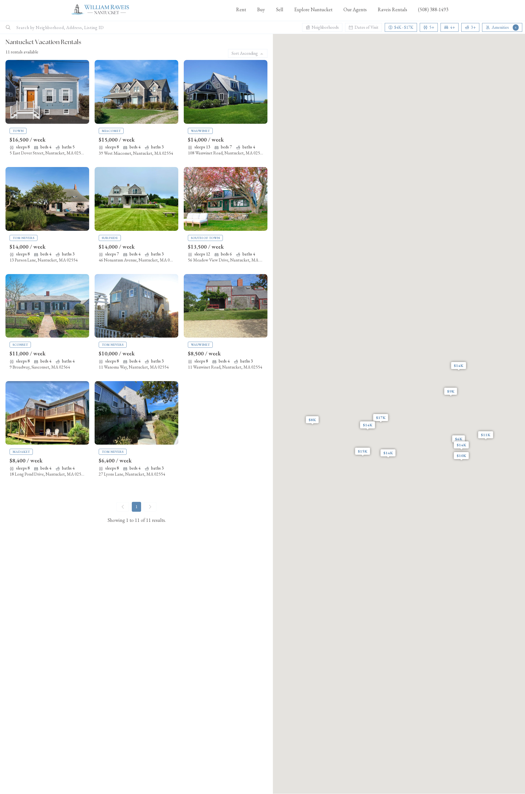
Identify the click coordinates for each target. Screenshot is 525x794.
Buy (261, 9)
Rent (241, 9)
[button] (380, 417)
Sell (279, 9)
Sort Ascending (245, 53)
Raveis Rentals (392, 9)
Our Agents (355, 9)
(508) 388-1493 (433, 9)
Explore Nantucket (313, 9)
